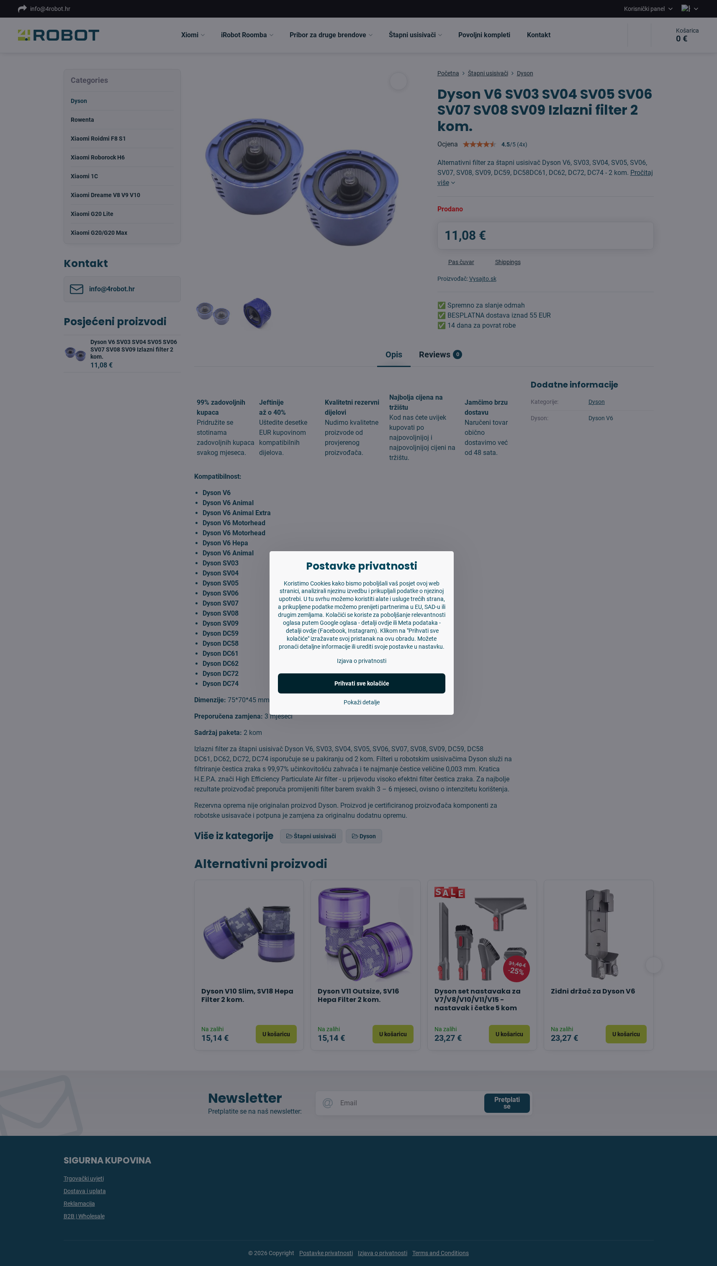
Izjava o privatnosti (361, 660)
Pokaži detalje (362, 702)
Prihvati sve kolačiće (361, 683)
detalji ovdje (376, 622)
